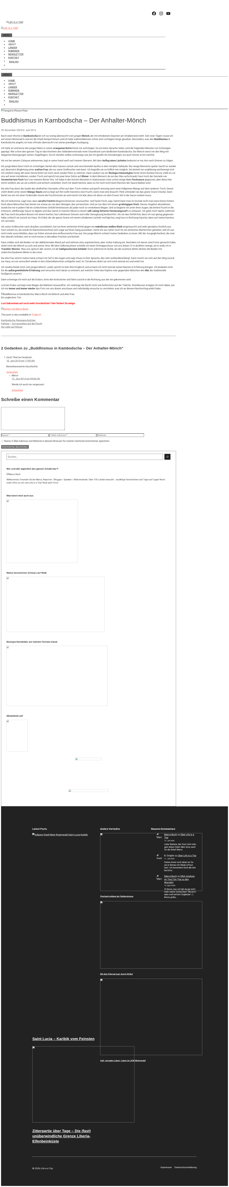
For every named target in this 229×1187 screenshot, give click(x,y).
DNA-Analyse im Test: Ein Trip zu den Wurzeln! (179, 879)
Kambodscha (8, 320)
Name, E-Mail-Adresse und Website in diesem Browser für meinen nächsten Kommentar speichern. (57, 441)
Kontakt (13, 57)
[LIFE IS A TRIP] (9, 28)
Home (11, 41)
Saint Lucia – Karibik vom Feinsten (63, 1039)
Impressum (166, 1167)
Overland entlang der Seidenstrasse (116, 896)
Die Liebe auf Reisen (12, 327)
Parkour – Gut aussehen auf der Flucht (21, 323)
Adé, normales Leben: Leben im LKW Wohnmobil (123, 1060)
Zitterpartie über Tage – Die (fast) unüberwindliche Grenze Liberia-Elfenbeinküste (61, 1136)
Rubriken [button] (13, 51)
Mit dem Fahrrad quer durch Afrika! (116, 974)
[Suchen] (167, 457)
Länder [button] (12, 47)
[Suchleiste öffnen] (3, 31)
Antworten (12, 372)
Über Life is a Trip (187, 855)
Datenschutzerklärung (186, 1167)
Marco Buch (170, 834)
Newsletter (15, 54)
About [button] (12, 44)
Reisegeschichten (26, 320)
